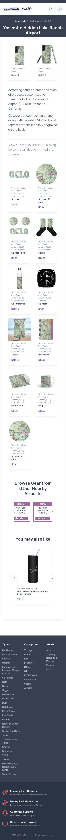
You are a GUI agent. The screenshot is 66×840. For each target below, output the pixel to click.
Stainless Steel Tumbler (27, 588)
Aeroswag (49, 835)
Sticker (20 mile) (17, 458)
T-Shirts (6, 755)
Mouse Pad (17, 405)
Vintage (28, 650)
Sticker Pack (18, 253)
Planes (27, 654)
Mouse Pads (8, 698)
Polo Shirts (7, 715)
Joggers (6, 690)
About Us (50, 650)
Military (27, 667)
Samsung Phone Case (18, 69)
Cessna (27, 684)
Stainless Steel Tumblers (9, 741)
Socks (41, 253)
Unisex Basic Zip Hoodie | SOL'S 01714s (10, 767)
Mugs (4, 703)
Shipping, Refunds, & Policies (51, 657)
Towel (14, 354)
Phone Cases (8, 711)
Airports (22, 21)
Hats (4, 682)
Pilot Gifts (29, 663)
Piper (26, 658)
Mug (40, 405)
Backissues (7, 650)
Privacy (50, 665)
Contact (50, 669)
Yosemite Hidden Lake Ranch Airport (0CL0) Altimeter (45, 296)
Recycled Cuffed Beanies (10, 725)
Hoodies (6, 686)
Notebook (43, 354)
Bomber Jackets (10, 654)
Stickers (42, 303)
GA (25, 671)
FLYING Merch (31, 675)
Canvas (6, 658)
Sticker (15, 199)
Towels (5, 759)
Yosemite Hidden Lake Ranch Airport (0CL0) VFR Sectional (18, 192)
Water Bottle (18, 303)
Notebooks (7, 707)
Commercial (30, 679)
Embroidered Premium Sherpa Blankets (10, 670)
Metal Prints (8, 694)
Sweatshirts (8, 751)
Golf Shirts (7, 678)
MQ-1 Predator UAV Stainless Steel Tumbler (32, 593)
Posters (6, 719)
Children (6, 663)
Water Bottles (9, 774)
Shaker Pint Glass (11, 731)
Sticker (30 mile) (44, 200)
